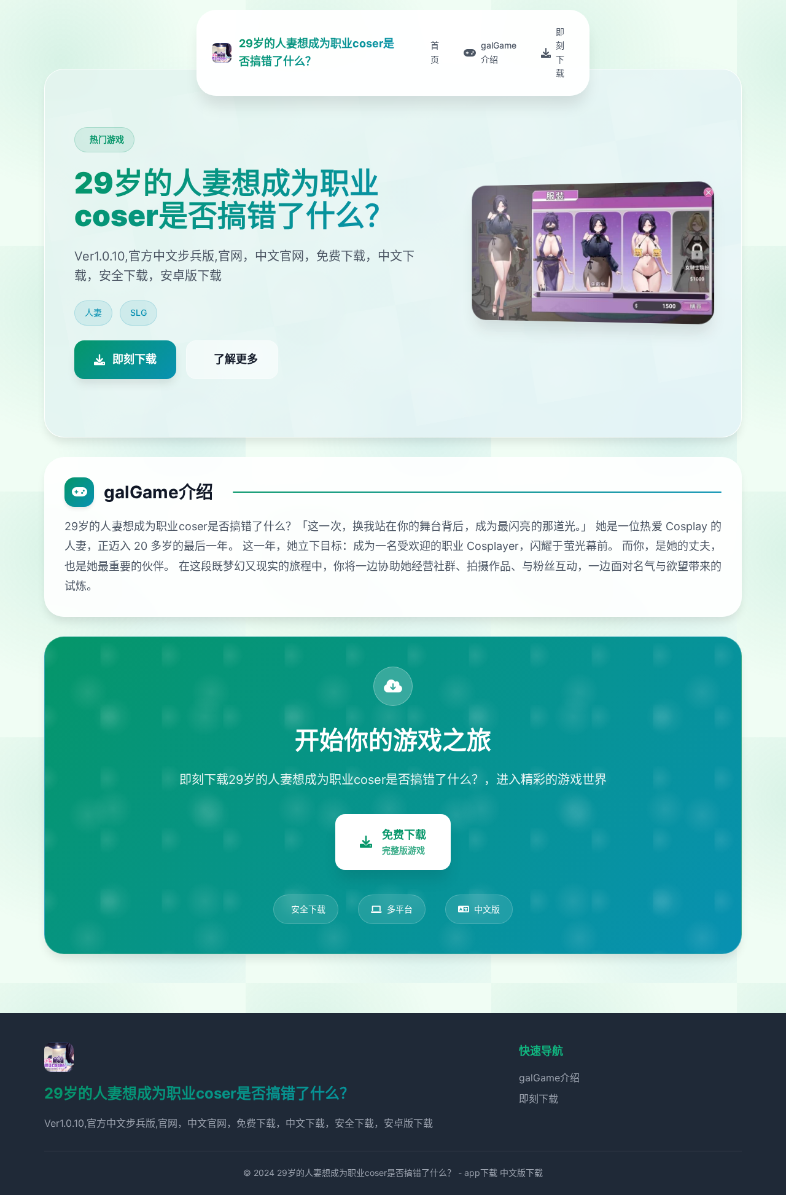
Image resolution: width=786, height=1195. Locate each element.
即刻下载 (538, 1098)
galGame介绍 (549, 1078)
